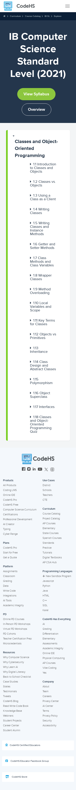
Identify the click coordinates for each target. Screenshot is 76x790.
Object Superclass (40, 395)
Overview (36, 109)
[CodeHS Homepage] (21, 6)
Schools (47, 490)
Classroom (9, 576)
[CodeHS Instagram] (29, 469)
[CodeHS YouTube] (40, 469)
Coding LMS (10, 490)
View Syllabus (36, 94)
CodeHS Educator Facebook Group (29, 761)
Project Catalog (51, 518)
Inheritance (39, 350)
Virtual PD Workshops (15, 629)
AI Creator (8, 524)
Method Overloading (40, 291)
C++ (45, 600)
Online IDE (9, 495)
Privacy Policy (50, 715)
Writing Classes (39, 211)
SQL (45, 605)
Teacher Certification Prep (17, 638)
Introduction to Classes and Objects (43, 168)
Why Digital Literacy (14, 672)
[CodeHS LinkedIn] (34, 469)
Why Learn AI (10, 667)
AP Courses (49, 523)
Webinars (8, 715)
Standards (48, 543)
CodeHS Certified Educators (25, 745)
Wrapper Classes (41, 277)
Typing (6, 529)
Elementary (49, 528)
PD (4, 614)
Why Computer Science (16, 657)
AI (44, 624)
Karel (45, 610)
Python (46, 586)
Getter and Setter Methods (42, 246)
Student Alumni (11, 730)
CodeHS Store (19, 776)
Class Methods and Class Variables (42, 261)
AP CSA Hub (50, 562)
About (46, 686)
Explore (57, 16)
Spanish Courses (52, 538)
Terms (46, 711)
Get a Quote (10, 557)
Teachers (47, 495)
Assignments (10, 571)
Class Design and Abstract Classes (43, 365)
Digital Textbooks (52, 557)
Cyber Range (10, 534)
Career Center (11, 725)
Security (47, 720)
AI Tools (7, 600)
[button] (39, 146)
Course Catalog (33, 16)
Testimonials (10, 691)
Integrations (9, 595)
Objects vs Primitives (43, 336)
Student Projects (12, 720)
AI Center (48, 706)
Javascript (48, 581)
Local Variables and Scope (40, 306)
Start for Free (10, 552)
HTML (46, 595)
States (6, 686)
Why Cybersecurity (13, 662)
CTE (45, 500)
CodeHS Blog (10, 701)
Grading (7, 581)
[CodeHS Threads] (52, 469)
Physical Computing (54, 658)
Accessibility (49, 725)
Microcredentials (12, 643)
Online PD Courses (13, 619)
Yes (44, 672)
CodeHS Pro (10, 500)
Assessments (50, 643)
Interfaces (44, 407)
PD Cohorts (9, 633)
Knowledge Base (12, 711)
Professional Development (17, 519)
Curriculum (15, 16)
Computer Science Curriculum (19, 509)
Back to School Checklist (17, 676)
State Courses (51, 533)
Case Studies (10, 681)
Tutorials (47, 552)
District (46, 485)
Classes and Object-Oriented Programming (36, 148)
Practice (47, 547)
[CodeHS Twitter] (46, 469)
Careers (47, 696)
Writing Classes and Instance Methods (39, 228)
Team (45, 691)
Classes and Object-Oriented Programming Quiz (40, 424)
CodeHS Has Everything (57, 619)
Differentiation (50, 633)
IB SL (47, 16)
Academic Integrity (13, 605)
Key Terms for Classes (42, 322)
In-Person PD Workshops (16, 624)
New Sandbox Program (58, 576)
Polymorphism (41, 381)
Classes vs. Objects (43, 183)
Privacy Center (51, 701)
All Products (9, 485)
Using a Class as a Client (43, 197)
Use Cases (49, 480)
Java (45, 590)
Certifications (10, 514)
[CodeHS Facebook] (23, 469)
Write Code (9, 590)
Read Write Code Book (16, 706)
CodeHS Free (10, 504)
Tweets (7, 696)
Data (6, 586)
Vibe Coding (49, 667)
